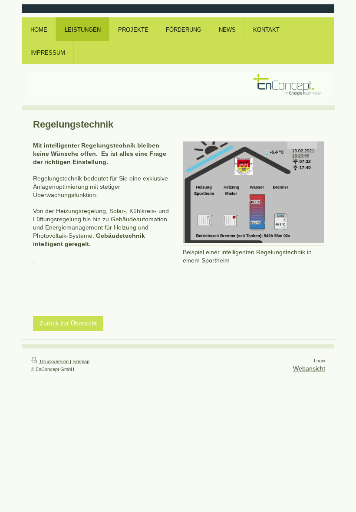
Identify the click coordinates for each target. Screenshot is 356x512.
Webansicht (309, 368)
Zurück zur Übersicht (68, 323)
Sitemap (81, 361)
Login (319, 360)
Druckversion (54, 361)
